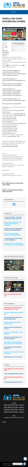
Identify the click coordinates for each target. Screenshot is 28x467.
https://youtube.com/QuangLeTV (12, 92)
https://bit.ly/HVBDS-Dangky (10, 146)
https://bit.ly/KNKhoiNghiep (9, 130)
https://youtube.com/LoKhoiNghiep (12, 84)
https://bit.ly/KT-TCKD (14, 136)
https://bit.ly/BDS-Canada (9, 118)
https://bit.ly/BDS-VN (8, 122)
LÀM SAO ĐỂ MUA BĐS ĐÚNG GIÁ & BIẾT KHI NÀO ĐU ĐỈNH (13, 318)
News (3, 24)
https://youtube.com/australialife (12, 104)
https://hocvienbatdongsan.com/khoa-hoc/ (5, 53)
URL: (14, 46)
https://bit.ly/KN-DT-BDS (9, 133)
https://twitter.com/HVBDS (10, 75)
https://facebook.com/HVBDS (11, 72)
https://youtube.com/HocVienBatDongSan (14, 74)
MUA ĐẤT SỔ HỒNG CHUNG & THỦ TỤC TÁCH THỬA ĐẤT (13, 338)
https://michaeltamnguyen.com (11, 99)
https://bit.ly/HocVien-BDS (9, 127)
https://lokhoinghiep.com (10, 79)
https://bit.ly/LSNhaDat (19, 123)
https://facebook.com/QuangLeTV (12, 90)
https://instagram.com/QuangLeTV (12, 95)
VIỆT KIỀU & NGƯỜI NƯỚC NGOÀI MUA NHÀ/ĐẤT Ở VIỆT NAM (13, 308)
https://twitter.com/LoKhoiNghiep (12, 85)
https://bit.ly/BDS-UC (19, 115)
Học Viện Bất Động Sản (18, 43)
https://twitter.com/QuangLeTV (11, 94)
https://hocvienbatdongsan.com (12, 70)
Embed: (13, 49)
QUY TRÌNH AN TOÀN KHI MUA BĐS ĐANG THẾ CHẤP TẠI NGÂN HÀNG (13, 342)
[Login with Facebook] (14, 204)
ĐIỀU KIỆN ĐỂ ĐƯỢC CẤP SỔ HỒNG (13, 357)
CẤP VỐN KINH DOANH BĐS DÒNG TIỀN (13, 295)
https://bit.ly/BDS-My (19, 114)
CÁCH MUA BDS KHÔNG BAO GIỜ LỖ (13, 382)
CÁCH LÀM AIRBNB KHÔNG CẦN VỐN (13, 374)
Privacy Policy (20, 465)
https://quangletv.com (9, 89)
